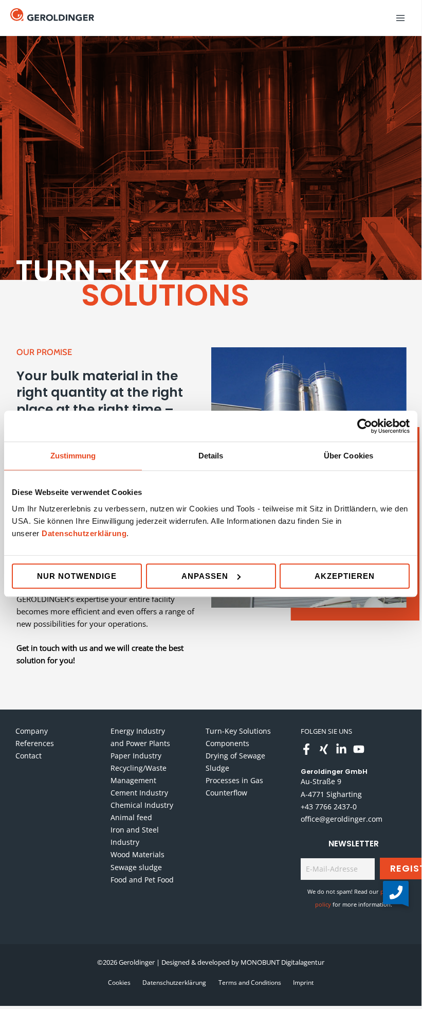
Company (31, 731)
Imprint (303, 982)
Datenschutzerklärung (84, 533)
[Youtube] (358, 749)
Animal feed (131, 817)
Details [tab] (211, 455)
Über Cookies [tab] (348, 455)
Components (227, 743)
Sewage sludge (136, 867)
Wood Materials (137, 854)
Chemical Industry (142, 805)
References (34, 743)
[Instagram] (323, 749)
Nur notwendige (77, 576)
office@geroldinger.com (341, 819)
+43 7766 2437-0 (329, 806)
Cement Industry (139, 793)
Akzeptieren (345, 576)
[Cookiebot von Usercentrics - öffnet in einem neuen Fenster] (365, 426)
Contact (28, 755)
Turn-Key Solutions (238, 731)
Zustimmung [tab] (73, 455)
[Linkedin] (341, 749)
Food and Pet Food (142, 879)
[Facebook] (306, 749)
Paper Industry (136, 755)
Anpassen (204, 576)
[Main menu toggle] (400, 18)
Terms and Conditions (249, 982)
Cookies (119, 982)
